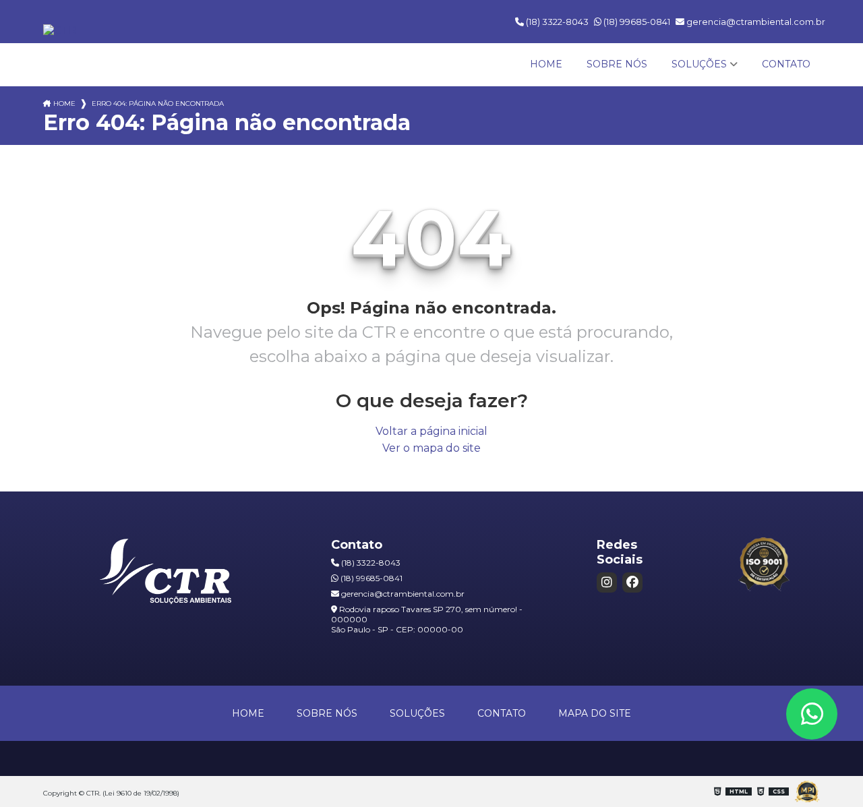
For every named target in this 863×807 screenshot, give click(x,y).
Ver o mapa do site (431, 448)
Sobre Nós (617, 64)
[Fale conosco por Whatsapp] (811, 714)
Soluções (699, 64)
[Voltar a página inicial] (60, 30)
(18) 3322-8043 (556, 21)
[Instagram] (607, 582)
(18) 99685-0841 (635, 21)
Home (546, 64)
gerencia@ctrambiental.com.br (754, 21)
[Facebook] (632, 582)
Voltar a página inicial (431, 431)
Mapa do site (594, 713)
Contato (786, 64)
